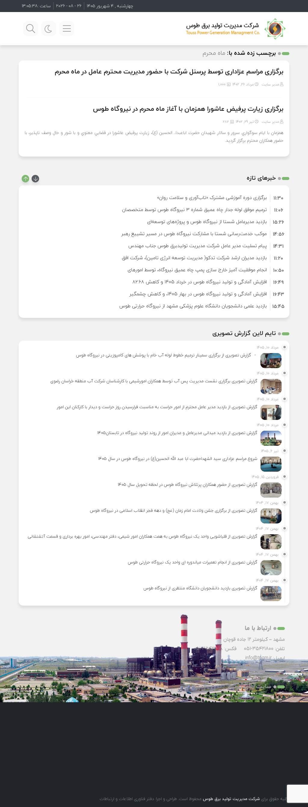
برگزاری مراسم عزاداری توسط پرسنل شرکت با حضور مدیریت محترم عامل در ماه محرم (169, 71)
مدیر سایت (270, 84)
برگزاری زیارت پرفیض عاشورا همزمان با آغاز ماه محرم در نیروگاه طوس (188, 108)
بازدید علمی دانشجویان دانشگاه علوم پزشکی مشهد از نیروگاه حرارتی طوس (193, 306)
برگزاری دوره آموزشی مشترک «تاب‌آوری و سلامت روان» (212, 197)
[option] (154, 197)
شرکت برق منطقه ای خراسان (256, 697)
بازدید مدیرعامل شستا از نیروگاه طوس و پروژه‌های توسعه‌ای (207, 221)
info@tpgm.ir (258, 657)
